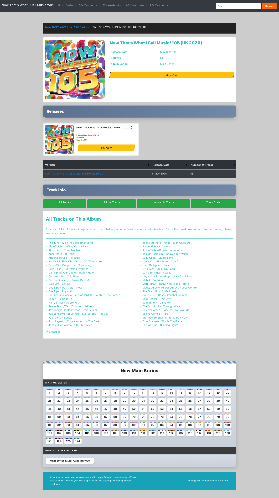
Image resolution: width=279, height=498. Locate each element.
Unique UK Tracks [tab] (163, 202)
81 (49, 425)
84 (77, 425)
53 (162, 409)
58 (209, 409)
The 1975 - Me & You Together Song (70, 242)
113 (162, 433)
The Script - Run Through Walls (161, 306)
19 (218, 392)
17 (199, 392)
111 (143, 433)
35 (180, 400)
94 (171, 425)
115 (181, 433)
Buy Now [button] (172, 75)
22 (59, 400)
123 (68, 441)
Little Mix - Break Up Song (158, 268)
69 (124, 417)
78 (209, 417)
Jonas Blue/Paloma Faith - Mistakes (70, 325)
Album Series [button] (65, 5)
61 (49, 417)
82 (59, 425)
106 (96, 433)
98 (209, 425)
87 (106, 425)
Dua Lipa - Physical (60, 291)
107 (105, 433)
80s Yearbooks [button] (135, 5)
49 (124, 409)
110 (134, 433)
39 (218, 400)
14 (171, 392)
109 (124, 433)
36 (190, 400)
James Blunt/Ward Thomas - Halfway (71, 306)
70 (134, 417)
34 (171, 400)
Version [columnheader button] (50, 164)
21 (49, 400)
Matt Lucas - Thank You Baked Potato (165, 283)
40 (227, 400)
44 (77, 409)
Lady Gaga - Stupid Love (157, 257)
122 (59, 441)
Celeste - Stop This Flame (64, 276)
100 (227, 425)
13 (162, 392)
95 (180, 425)
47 (106, 409)
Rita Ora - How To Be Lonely (159, 291)
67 (106, 417)
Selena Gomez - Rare (155, 313)
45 (87, 409)
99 (218, 425)
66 (96, 417)
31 (143, 400)
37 (199, 400)
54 (171, 409)
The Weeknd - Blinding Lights (160, 325)
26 (96, 400)
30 (134, 400)
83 (68, 425)
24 (77, 400)
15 (180, 392)
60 (227, 409)
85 (87, 425)
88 (115, 425)
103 (68, 433)
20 (227, 392)
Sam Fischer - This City (156, 298)
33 (162, 400)
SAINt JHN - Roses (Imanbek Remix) (164, 295)
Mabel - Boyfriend (153, 280)
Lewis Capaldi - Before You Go (161, 261)
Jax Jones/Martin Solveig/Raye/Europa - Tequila (78, 313)
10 (133, 392)
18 (208, 392)
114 (171, 433)
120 (227, 433)
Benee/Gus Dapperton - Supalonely (70, 265)
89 (124, 425)
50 (134, 409)
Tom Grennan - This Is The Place (162, 321)
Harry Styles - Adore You (63, 302)
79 (218, 417)
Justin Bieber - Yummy (156, 246)
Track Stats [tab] (213, 202)
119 (218, 433)
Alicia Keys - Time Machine (64, 250)
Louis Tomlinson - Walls (156, 272)
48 (115, 409)
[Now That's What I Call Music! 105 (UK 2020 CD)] (59, 139)
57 (199, 409)
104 (77, 433)
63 (68, 417)
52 (152, 409)
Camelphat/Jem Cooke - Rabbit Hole (71, 272)
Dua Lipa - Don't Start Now (65, 287)
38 (209, 400)
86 (96, 425)
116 (190, 433)
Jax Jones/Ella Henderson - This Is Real (72, 310)
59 (218, 409)
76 (190, 417)
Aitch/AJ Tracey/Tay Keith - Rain (68, 246)
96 (190, 425)
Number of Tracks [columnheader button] (202, 164)
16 (190, 392)
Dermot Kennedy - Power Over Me (69, 280)
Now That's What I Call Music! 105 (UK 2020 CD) (104, 127)
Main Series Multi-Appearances (70, 460)
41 (49, 409)
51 (143, 409)
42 (59, 409)
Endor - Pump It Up (60, 298)
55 (180, 409)
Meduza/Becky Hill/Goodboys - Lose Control (169, 287)
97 (199, 425)
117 (199, 433)
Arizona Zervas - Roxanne (64, 257)
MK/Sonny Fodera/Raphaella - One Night (167, 276)
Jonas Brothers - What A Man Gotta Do (166, 242)
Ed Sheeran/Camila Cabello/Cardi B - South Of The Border (84, 295)
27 (105, 400)
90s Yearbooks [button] (159, 5)
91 (143, 425)
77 (199, 417)
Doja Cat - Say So (59, 283)
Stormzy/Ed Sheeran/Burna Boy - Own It (166, 317)
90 (134, 425)
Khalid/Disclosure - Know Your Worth (165, 253)
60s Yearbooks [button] (88, 5)
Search (269, 6)
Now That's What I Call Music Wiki (28, 5)
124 (77, 441)
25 (87, 400)
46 (96, 409)
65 (87, 417)
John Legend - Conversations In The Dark (73, 321)
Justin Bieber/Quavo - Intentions (162, 250)
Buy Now (106, 147)
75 (180, 417)
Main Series (167, 63)
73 (162, 417)
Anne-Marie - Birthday (62, 253)
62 (59, 417)
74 (171, 417)
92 (152, 425)
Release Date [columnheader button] (161, 164)
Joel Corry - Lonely (60, 317)
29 (124, 400)
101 (49, 433)
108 (115, 433)
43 (68, 409)
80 (227, 417)
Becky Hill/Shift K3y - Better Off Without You (75, 261)
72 (152, 417)
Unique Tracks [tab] (111, 202)
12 (152, 392)
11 (143, 392)
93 (162, 425)
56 (190, 409)
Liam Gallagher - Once (156, 265)
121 (49, 441)
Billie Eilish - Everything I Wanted (68, 268)
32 (152, 400)
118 (209, 433)
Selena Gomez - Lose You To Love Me (165, 310)
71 (143, 417)
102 (59, 433)
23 (68, 400)
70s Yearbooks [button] (112, 5)
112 (152, 433)
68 (115, 417)
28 (115, 400)
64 (77, 417)
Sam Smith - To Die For (156, 302)
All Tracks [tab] (65, 202)
